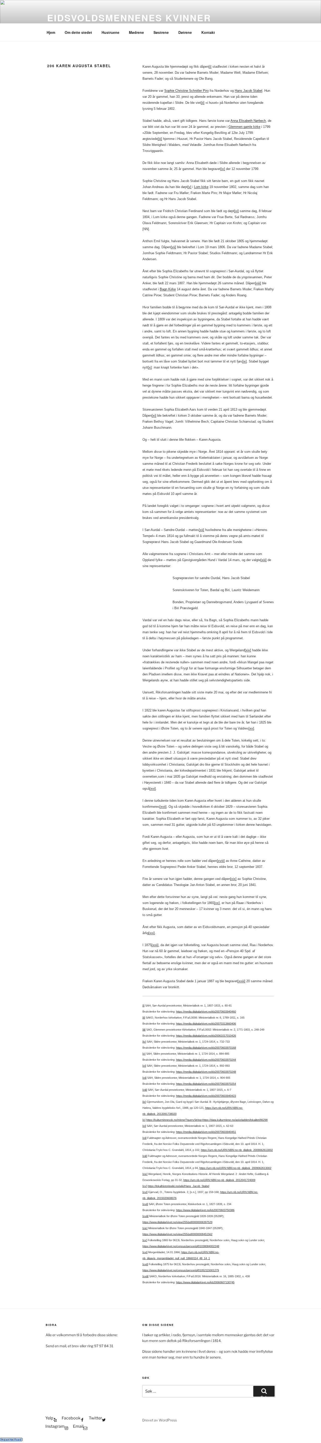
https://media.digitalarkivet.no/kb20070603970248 (206, 1071)
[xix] (233, 879)
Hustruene (110, 32)
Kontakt (208, 32)
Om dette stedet (78, 32)
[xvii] (163, 806)
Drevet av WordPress (159, 1420)
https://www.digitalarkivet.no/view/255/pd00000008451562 (177, 1234)
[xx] (217, 903)
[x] (150, 367)
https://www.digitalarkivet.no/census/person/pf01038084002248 (180, 1246)
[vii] (173, 247)
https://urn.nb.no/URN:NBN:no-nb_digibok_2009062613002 (237, 1149)
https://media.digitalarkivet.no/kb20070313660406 (206, 1023)
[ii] (202, 103)
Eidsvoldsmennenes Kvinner (129, 17)
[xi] (154, 415)
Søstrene (161, 32)
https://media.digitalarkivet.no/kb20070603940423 (206, 1095)
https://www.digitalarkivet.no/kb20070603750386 (205, 1210)
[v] (189, 187)
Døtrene (185, 32)
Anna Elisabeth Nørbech (248, 121)
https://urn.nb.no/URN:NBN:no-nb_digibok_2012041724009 (219, 1180)
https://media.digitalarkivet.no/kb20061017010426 (206, 1035)
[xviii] (221, 861)
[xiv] (248, 650)
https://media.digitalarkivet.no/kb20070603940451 (206, 1131)
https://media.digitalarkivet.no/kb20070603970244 (206, 1059)
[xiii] (264, 560)
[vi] (236, 211)
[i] (210, 66)
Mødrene (136, 32)
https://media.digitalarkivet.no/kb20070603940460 (206, 1011)
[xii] (201, 530)
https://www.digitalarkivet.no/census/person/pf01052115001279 (180, 1270)
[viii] (258, 283)
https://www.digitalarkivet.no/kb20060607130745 (205, 1282)
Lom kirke (201, 187)
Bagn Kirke (168, 289)
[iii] (160, 139)
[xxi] (151, 933)
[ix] (244, 361)
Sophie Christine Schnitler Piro (186, 91)
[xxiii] (241, 981)
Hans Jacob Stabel (248, 91)
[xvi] (152, 788)
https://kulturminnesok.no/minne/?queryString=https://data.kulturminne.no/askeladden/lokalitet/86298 (207, 1119)
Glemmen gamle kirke (244, 127)
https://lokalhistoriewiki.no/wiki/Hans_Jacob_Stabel (178, 1186)
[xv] (251, 728)
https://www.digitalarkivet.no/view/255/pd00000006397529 (177, 1222)
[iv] (222, 169)
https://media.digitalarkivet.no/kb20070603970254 (206, 1083)
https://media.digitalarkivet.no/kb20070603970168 (206, 1047)
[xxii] (154, 945)
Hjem (51, 32)
